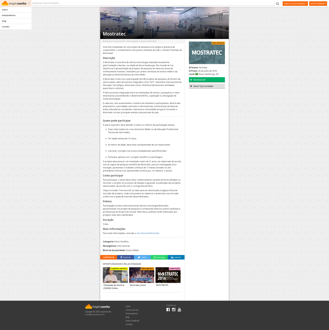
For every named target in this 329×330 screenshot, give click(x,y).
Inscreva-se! (199, 79)
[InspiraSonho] (15, 3)
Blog (4, 21)
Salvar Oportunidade (203, 86)
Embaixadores (9, 15)
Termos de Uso (132, 310)
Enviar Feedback (132, 320)
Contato (5, 26)
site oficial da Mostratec (147, 233)
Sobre (5, 9)
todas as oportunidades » (295, 3)
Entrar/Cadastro (318, 3)
